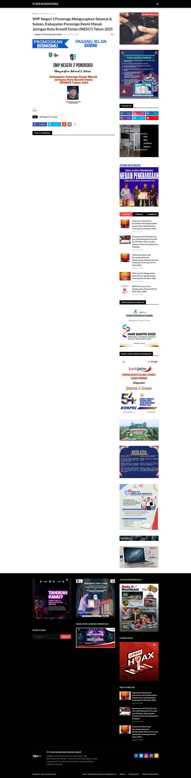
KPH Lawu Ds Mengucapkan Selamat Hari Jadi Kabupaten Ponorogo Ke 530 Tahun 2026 (144, 275)
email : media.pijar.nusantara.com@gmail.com (99, 774)
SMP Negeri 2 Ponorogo (48, 14)
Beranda (35, 14)
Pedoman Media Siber (150, 774)
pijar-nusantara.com (48, 774)
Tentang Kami (134, 774)
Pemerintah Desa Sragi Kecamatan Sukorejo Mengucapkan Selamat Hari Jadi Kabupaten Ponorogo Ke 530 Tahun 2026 (145, 260)
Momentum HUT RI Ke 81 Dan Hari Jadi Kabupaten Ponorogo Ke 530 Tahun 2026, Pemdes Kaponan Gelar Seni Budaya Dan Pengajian (145, 242)
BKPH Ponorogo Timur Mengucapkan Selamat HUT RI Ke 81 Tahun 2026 (144, 288)
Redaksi (122, 774)
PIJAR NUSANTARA (45, 4)
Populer (126, 214)
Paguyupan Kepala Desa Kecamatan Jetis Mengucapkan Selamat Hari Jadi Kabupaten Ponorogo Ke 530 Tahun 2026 (144, 225)
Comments (152, 214)
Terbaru (139, 214)
